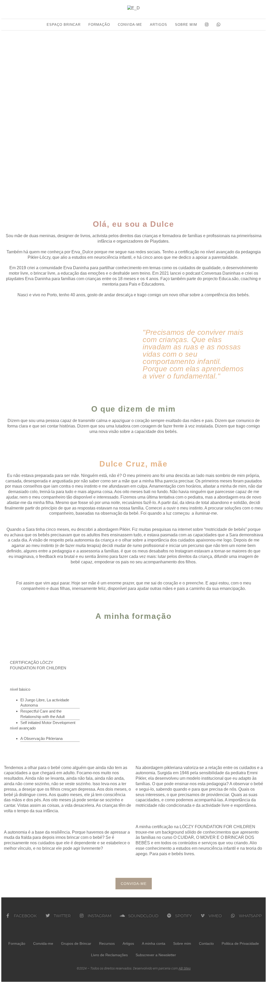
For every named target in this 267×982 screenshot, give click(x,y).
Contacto (206, 943)
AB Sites (185, 968)
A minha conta (153, 943)
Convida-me (130, 25)
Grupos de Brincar (76, 943)
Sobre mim (186, 25)
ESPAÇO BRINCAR (64, 25)
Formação (99, 25)
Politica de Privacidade (240, 943)
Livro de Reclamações (109, 955)
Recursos (107, 943)
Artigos (158, 25)
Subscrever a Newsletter (156, 955)
